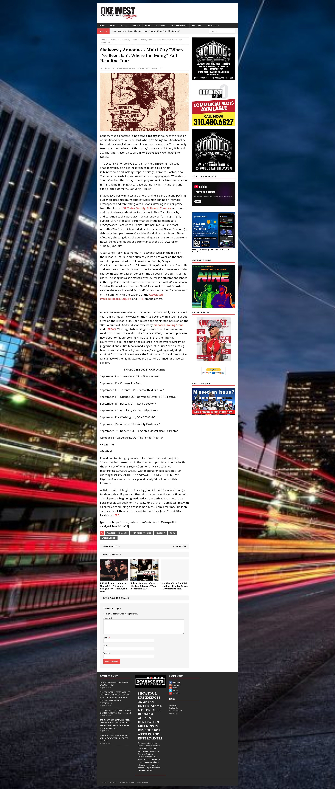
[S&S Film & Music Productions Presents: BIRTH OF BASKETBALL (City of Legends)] (150, 681)
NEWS (113, 25)
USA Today (128, 208)
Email (105, 645)
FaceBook (176, 682)
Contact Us (173, 708)
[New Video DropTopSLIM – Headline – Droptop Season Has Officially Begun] (175, 579)
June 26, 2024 (109, 68)
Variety (141, 208)
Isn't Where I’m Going (141, 533)
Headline (123, 533)
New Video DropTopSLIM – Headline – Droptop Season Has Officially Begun (174, 586)
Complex (165, 208)
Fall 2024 (111, 533)
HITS (140, 299)
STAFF (124, 25)
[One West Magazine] (167, 13)
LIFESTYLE (160, 25)
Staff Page (173, 713)
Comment (107, 618)
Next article (179, 546)
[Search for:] (222, 31)
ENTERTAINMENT (179, 25)
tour (172, 533)
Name (106, 637)
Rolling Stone (174, 325)
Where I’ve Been (109, 538)
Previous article (111, 546)
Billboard (153, 208)
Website (106, 653)
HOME (102, 25)
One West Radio (175, 710)
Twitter (175, 690)
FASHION (136, 25)
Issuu (174, 688)
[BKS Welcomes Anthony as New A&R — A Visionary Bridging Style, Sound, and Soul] (114, 579)
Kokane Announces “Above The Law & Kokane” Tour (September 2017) (144, 586)
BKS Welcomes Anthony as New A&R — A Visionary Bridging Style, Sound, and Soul (113, 587)
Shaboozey (160, 533)
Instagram (176, 685)
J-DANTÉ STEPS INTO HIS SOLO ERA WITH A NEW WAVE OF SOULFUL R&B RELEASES (114, 738)
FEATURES (196, 25)
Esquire (126, 299)
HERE (116, 515)
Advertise (173, 705)
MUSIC (148, 25)
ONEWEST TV (213, 25)
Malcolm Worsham (127, 68)
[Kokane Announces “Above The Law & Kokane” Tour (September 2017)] (144, 579)
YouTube (176, 693)
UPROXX (110, 329)
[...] (155, 746)
